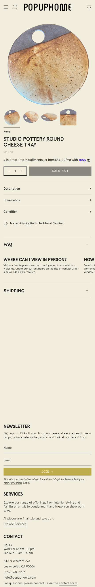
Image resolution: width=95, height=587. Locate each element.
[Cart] (88, 7)
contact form (68, 583)
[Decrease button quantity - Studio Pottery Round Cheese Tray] (8, 171)
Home (7, 131)
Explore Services (15, 524)
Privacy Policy (72, 479)
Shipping (14, 290)
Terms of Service (13, 482)
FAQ (8, 244)
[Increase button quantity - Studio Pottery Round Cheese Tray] (22, 171)
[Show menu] (5, 7)
